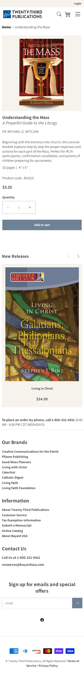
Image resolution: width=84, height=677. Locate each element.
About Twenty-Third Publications (25, 510)
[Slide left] (69, 256)
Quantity (8, 197)
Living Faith (10, 483)
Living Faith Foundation (18, 488)
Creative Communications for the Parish (30, 451)
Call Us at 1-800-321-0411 (21, 557)
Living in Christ (42, 388)
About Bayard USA (15, 536)
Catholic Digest (12, 477)
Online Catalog (12, 531)
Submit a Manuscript (17, 525)
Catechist (8, 472)
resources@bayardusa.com (23, 564)
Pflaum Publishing (15, 457)
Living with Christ (14, 467)
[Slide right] (78, 256)
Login (77, 3)
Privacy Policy (48, 666)
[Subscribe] (77, 603)
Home (6, 27)
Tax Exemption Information (21, 520)
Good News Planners (16, 462)
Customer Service (14, 515)
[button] (59, 14)
